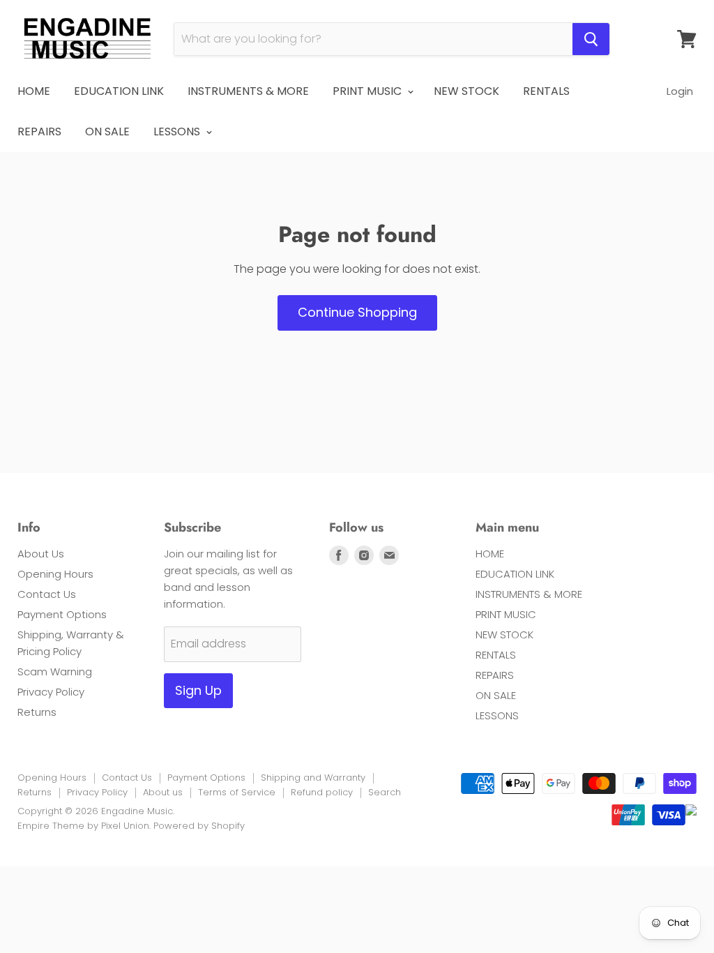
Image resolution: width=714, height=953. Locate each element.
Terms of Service (236, 792)
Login (680, 91)
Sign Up (198, 690)
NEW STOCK (466, 91)
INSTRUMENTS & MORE (248, 91)
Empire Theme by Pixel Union (83, 825)
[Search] (590, 39)
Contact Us (46, 594)
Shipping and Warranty (313, 777)
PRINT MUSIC (368, 91)
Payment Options (62, 614)
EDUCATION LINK (119, 91)
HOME (33, 91)
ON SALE (107, 131)
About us (163, 792)
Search (384, 792)
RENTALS (546, 91)
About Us (40, 553)
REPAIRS (39, 131)
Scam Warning (54, 671)
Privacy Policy (50, 691)
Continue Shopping (357, 312)
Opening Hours (55, 573)
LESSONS (178, 131)
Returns (36, 712)
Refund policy (322, 792)
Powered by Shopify (199, 825)
